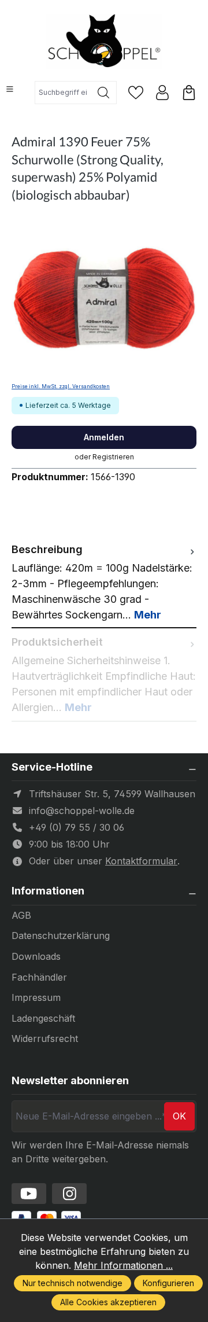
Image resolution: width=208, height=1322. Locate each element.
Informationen (48, 891)
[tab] (104, 582)
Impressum (36, 997)
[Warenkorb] (188, 92)
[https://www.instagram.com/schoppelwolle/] (69, 1193)
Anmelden (104, 437)
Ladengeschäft (43, 1018)
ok (179, 1116)
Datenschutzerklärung (61, 935)
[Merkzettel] (135, 92)
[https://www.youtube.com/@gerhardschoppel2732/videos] (29, 1193)
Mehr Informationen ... (123, 1265)
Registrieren (113, 456)
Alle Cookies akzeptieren (108, 1302)
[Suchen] (104, 92)
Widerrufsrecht (45, 1038)
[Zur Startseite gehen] (104, 41)
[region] (104, 298)
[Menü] (10, 89)
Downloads (36, 956)
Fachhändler (39, 977)
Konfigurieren (168, 1283)
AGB (21, 915)
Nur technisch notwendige (72, 1283)
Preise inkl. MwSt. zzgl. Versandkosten (61, 386)
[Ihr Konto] (162, 92)
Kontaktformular (141, 861)
